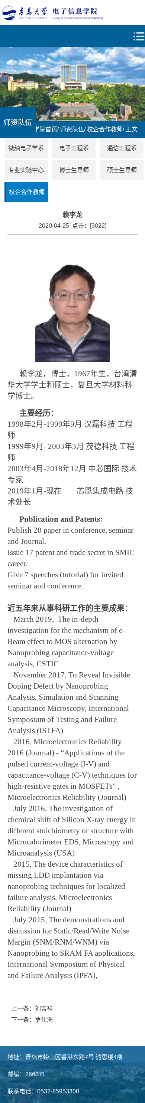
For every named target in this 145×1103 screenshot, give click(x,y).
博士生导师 (74, 170)
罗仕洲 (44, 1020)
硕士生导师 (122, 170)
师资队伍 (72, 129)
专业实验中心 (26, 170)
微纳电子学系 (26, 148)
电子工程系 (74, 148)
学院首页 (45, 129)
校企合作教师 (105, 129)
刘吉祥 (44, 1008)
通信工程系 (122, 148)
